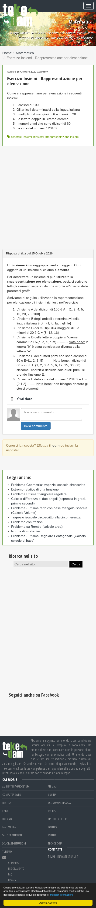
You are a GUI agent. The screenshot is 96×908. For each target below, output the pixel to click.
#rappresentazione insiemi (62, 137)
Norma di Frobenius (26, 531)
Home (7, 53)
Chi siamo (13, 863)
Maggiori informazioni (61, 894)
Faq (10, 874)
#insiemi (38, 137)
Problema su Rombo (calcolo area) (37, 526)
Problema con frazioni (27, 522)
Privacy (12, 880)
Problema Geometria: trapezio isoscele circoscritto (48, 485)
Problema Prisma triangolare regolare (39, 494)
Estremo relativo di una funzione (35, 489)
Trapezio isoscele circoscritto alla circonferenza (46, 517)
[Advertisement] (48, 198)
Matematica (25, 53)
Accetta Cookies (48, 902)
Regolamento (16, 868)
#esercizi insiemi (21, 137)
